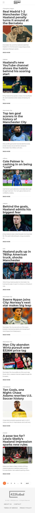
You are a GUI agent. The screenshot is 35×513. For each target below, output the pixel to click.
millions (5, 158)
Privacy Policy (26, 508)
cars (4, 248)
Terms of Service (11, 508)
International (6, 387)
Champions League (8, 8)
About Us (8, 504)
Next (27, 483)
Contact (17, 504)
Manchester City (7, 110)
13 (21, 483)
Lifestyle (5, 59)
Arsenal (5, 433)
